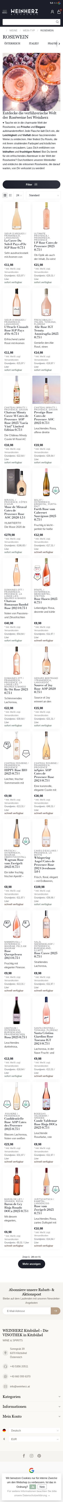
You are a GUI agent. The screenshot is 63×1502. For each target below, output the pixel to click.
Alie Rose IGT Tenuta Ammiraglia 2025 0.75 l (46, 332)
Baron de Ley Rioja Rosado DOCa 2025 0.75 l (16, 1207)
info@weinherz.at (20, 1386)
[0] (59, 11)
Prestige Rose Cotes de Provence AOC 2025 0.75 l (44, 418)
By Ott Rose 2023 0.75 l (16, 691)
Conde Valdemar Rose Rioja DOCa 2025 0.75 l (45, 1124)
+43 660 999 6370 (20, 1376)
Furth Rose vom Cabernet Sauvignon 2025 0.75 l (45, 514)
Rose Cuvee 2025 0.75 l (45, 955)
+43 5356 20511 (19, 1366)
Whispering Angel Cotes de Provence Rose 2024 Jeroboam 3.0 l (44, 864)
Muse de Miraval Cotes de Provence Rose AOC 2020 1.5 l (15, 512)
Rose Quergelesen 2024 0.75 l (13, 954)
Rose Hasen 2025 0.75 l (45, 600)
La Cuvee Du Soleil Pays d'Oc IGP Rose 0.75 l (15, 244)
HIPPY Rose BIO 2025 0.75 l (15, 772)
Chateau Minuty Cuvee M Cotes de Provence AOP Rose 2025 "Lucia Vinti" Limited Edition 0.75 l (16, 421)
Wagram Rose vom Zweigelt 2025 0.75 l (14, 863)
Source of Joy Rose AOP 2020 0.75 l (45, 689)
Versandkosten (11, 272)
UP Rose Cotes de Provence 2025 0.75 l (46, 246)
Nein (42, 1486)
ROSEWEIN (47, 30)
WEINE (13, 30)
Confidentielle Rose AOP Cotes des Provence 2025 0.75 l (15, 1124)
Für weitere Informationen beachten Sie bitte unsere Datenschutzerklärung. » (32, 1493)
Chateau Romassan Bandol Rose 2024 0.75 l (16, 604)
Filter (29, 184)
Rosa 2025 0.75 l (15, 1037)
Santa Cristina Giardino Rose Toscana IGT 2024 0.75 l (43, 1038)
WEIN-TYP (29, 30)
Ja (32, 1486)
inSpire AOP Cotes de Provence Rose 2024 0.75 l (44, 775)
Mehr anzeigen (32, 1263)
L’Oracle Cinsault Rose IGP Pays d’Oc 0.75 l (16, 330)
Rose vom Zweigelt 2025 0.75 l (44, 1210)
